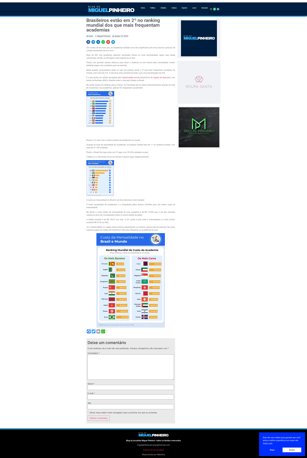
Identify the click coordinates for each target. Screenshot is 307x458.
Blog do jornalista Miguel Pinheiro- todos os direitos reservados (153, 440)
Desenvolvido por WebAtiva (153, 454)
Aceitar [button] (292, 450)
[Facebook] (218, 9)
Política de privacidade (153, 450)
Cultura (174, 8)
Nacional (205, 8)
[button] (88, 42)
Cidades (163, 8)
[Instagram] (211, 9)
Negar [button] (272, 450)
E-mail (91, 393)
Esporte (184, 8)
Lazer (194, 8)
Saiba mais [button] (267, 443)
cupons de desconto (161, 77)
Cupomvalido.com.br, (131, 77)
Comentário (94, 353)
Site (89, 403)
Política (152, 8)
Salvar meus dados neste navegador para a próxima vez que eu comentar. (123, 413)
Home (143, 8)
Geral (91, 36)
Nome (91, 384)
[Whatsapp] (214, 9)
